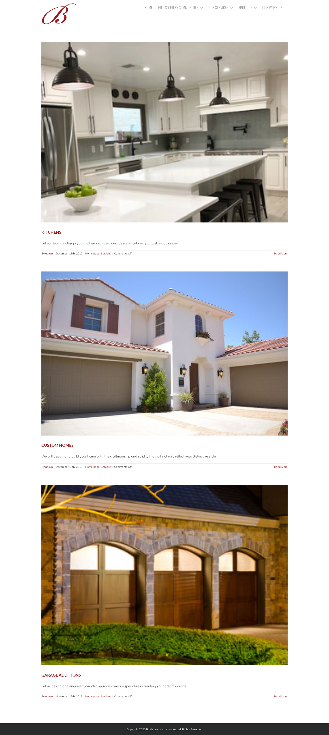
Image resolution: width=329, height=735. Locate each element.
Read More (281, 253)
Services (106, 253)
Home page (92, 253)
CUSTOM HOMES (57, 445)
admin (49, 253)
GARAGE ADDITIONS (61, 675)
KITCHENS (51, 232)
